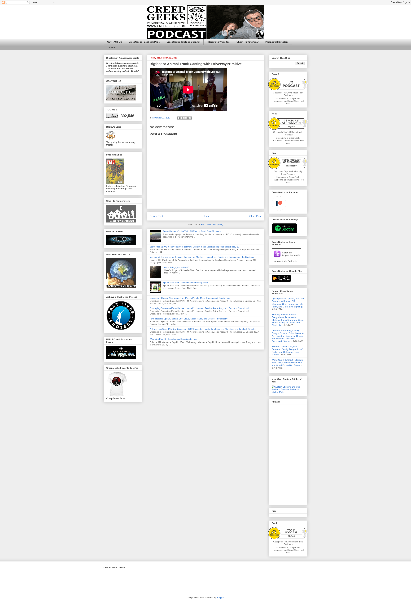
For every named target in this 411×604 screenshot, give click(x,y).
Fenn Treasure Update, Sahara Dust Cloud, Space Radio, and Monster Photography (188, 319)
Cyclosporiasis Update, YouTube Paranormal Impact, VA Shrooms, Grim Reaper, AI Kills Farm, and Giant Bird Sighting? (288, 302)
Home (206, 216)
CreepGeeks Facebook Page (144, 42)
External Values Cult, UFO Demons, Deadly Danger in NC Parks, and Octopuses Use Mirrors (287, 350)
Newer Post (156, 216)
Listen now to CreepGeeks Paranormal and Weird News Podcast (288, 101)
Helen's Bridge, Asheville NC (176, 267)
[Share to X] (184, 118)
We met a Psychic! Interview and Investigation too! (173, 339)
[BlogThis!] (181, 118)
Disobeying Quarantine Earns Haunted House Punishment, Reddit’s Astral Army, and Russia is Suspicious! (199, 308)
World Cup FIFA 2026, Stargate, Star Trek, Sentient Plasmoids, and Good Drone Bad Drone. (288, 363)
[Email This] (178, 118)
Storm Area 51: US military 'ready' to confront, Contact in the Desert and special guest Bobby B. (195, 247)
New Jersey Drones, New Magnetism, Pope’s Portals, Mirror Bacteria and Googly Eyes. (190, 298)
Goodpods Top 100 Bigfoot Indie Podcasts (288, 133)
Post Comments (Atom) (212, 224)
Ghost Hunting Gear (247, 42)
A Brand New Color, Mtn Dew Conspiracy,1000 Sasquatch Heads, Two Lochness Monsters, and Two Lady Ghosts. (203, 329)
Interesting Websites (218, 42)
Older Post (255, 216)
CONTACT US (114, 42)
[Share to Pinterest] (190, 118)
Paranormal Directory (276, 42)
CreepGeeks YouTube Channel (183, 42)
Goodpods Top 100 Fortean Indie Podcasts (288, 94)
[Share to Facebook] (187, 118)
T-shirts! (111, 47)
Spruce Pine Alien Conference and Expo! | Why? (185, 282)
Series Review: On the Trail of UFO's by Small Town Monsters (192, 231)
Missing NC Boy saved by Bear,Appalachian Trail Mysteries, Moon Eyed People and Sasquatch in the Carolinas (202, 257)
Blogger (220, 597)
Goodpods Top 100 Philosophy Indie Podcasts (288, 172)
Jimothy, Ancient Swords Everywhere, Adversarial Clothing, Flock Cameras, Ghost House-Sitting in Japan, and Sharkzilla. (288, 320)
